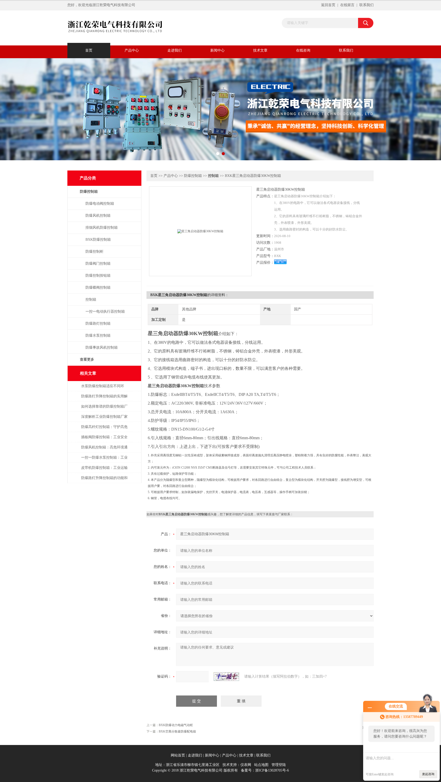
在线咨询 (303, 50)
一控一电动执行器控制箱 (105, 311)
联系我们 (366, 5)
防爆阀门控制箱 (98, 263)
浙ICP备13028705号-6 (272, 770)
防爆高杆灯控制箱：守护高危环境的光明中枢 (104, 429)
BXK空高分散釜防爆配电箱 (177, 731)
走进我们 (174, 50)
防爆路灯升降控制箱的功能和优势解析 (104, 480)
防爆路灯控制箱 (98, 323)
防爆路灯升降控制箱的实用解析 (104, 398)
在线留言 (347, 5)
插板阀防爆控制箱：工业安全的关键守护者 (104, 439)
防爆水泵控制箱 (98, 335)
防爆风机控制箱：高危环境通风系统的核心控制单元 (104, 449)
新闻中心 (217, 50)
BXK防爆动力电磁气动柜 (176, 725)
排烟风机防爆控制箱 (101, 227)
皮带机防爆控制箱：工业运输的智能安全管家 (104, 470)
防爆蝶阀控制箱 (98, 287)
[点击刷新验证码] (226, 676)
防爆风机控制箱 (98, 215)
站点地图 (261, 765)
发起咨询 (428, 774)
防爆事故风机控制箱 (101, 347)
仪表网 (245, 765)
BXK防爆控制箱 (98, 239)
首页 (88, 50)
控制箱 (90, 299)
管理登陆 (279, 765)
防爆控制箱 (193, 176)
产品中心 (132, 50)
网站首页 (178, 755)
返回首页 (328, 5)
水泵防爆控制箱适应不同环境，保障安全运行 (102, 388)
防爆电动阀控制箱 (99, 203)
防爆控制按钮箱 (98, 275)
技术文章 (260, 50)
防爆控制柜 (94, 251)
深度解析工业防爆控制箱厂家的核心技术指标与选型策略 (104, 419)
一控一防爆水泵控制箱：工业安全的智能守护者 (104, 460)
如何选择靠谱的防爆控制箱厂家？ (104, 409)
